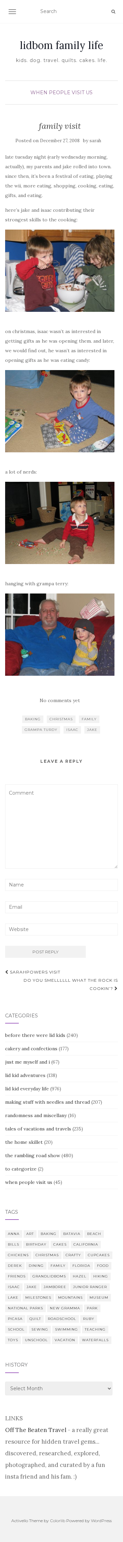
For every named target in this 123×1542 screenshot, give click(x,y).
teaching (95, 1329)
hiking (100, 1276)
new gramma (65, 1308)
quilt (35, 1319)
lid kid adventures (25, 1075)
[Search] (113, 12)
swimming (66, 1329)
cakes (60, 1244)
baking (33, 719)
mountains (70, 1297)
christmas (61, 719)
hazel (79, 1276)
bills (13, 1244)
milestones (38, 1297)
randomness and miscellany (36, 1115)
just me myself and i (27, 1062)
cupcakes (99, 1255)
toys (13, 1340)
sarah (95, 141)
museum (99, 1297)
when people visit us (61, 92)
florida (81, 1265)
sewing (39, 1329)
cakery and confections (31, 1048)
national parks (25, 1308)
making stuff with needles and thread (47, 1102)
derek (15, 1265)
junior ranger (90, 1287)
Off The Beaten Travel (35, 1430)
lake (13, 1297)
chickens (18, 1255)
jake (92, 729)
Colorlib (57, 1520)
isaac (72, 729)
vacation (65, 1340)
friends (17, 1276)
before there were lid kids (35, 1035)
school (16, 1329)
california (85, 1244)
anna (13, 1234)
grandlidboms (49, 1276)
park (92, 1308)
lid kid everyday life (27, 1089)
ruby (88, 1319)
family (89, 719)
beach (94, 1234)
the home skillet (24, 1142)
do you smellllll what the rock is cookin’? (71, 984)
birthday (36, 1244)
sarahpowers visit (34, 972)
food (103, 1265)
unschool (36, 1340)
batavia (71, 1234)
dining (36, 1265)
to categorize (21, 1169)
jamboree (55, 1287)
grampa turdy (41, 729)
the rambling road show (32, 1155)
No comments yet (60, 700)
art (30, 1234)
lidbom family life (61, 45)
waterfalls (95, 1340)
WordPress (101, 1520)
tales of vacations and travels (38, 1129)
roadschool (62, 1319)
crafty (73, 1255)
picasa (15, 1319)
